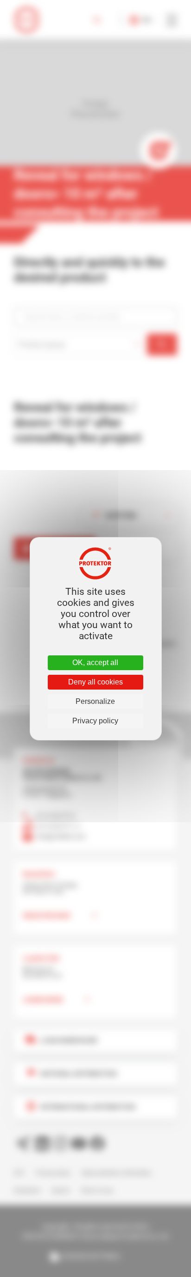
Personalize (95, 701)
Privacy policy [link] (95, 721)
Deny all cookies (95, 682)
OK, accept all (95, 662)
